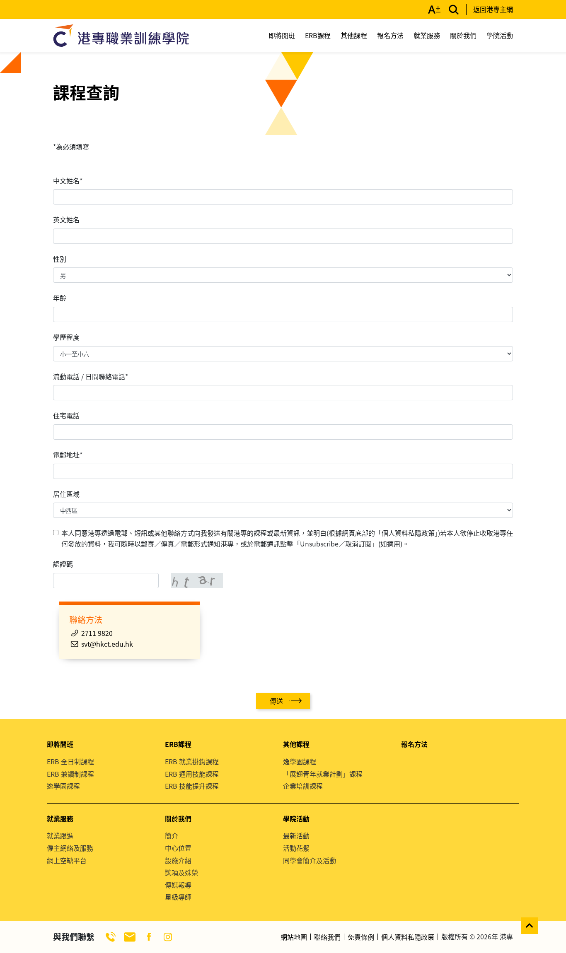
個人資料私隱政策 (407, 937)
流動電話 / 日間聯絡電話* (90, 376)
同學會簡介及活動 (309, 860)
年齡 (59, 298)
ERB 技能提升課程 (192, 786)
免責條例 (361, 937)
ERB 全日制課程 (70, 761)
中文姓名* (67, 180)
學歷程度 (66, 337)
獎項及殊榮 (181, 872)
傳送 (276, 701)
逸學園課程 (63, 786)
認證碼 (63, 564)
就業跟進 (60, 835)
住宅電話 (66, 415)
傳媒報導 (178, 885)
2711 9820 (97, 633)
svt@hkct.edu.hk (107, 644)
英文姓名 (66, 219)
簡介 (171, 835)
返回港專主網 (493, 9)
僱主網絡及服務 (70, 848)
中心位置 (178, 848)
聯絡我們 (327, 937)
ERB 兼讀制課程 (70, 774)
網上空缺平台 (67, 860)
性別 (59, 259)
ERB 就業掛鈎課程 (192, 761)
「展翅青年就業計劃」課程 (323, 774)
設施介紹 (178, 860)
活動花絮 (296, 848)
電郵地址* (67, 455)
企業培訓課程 (303, 786)
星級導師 (178, 897)
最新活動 (296, 835)
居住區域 (66, 494)
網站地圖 (294, 937)
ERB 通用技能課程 (192, 774)
